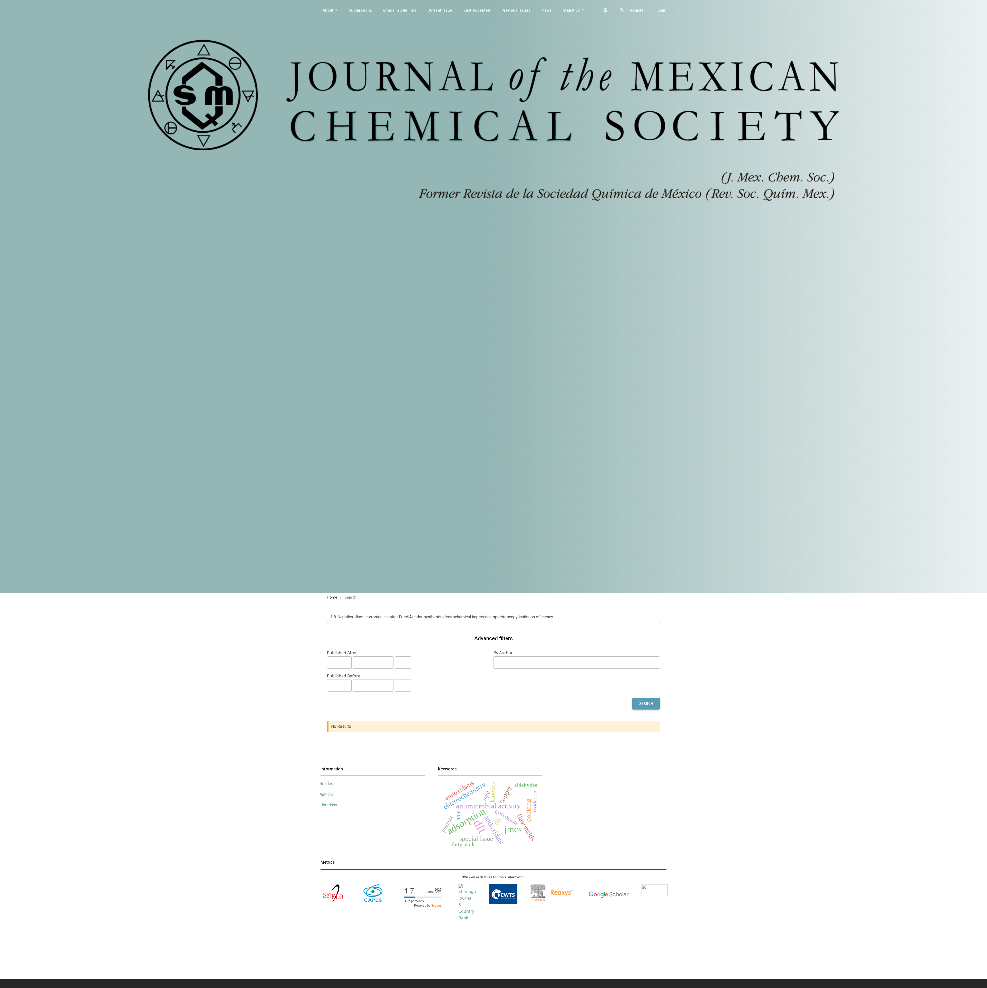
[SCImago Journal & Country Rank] (467, 902)
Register (637, 10)
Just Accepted (476, 10)
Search (646, 704)
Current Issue (439, 10)
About (328, 10)
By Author (503, 653)
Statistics (572, 10)
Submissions (360, 10)
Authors (326, 794)
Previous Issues (515, 10)
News (547, 10)
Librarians (328, 805)
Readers (327, 783)
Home (332, 597)
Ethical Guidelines (399, 10)
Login (661, 10)
